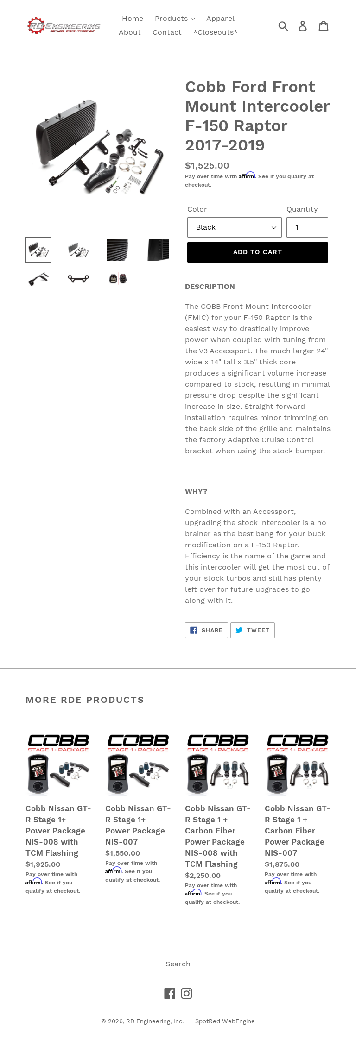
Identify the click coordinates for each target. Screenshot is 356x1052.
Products (172, 18)
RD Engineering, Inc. (155, 1021)
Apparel (220, 18)
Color (197, 209)
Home (132, 18)
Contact (167, 32)
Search (178, 963)
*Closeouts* (215, 32)
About (130, 32)
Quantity (302, 209)
